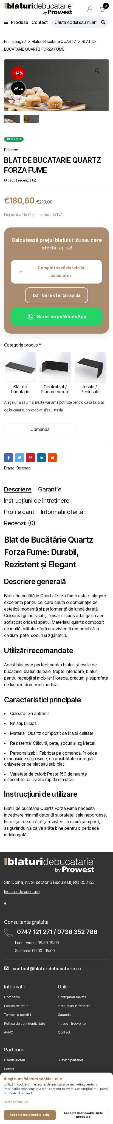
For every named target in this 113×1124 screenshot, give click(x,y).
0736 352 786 (77, 931)
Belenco (11, 149)
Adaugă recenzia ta (20, 180)
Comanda (40, 429)
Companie (12, 997)
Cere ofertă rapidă (61, 295)
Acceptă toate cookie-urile (30, 1115)
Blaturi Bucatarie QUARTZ (54, 41)
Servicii (9, 1069)
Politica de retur (16, 1006)
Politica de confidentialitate (24, 1023)
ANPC (8, 1032)
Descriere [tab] (18, 489)
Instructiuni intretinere (74, 1006)
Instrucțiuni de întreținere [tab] (36, 500)
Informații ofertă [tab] (62, 511)
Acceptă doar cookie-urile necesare (83, 1114)
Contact (64, 1032)
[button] (97, 71)
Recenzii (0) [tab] (19, 523)
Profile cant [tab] (19, 511)
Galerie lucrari (14, 1060)
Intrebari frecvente (72, 1023)
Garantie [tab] (49, 489)
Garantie (64, 1015)
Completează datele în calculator (61, 271)
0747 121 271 (34, 931)
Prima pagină (15, 41)
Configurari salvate (72, 997)
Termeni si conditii (17, 1015)
